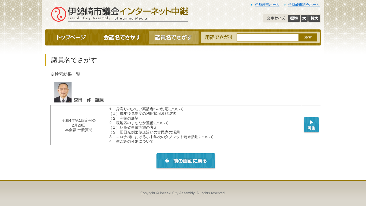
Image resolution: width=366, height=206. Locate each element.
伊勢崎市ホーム (267, 5)
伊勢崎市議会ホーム (304, 5)
